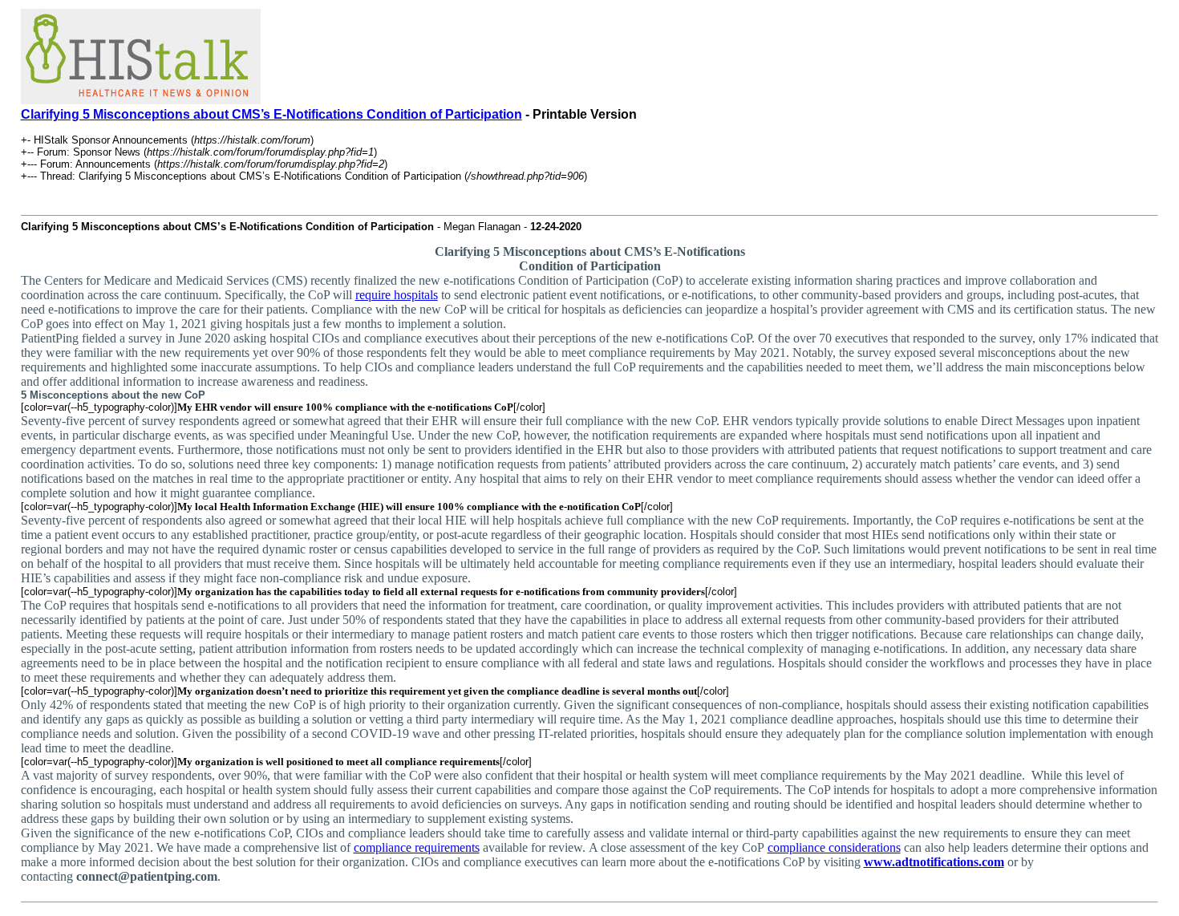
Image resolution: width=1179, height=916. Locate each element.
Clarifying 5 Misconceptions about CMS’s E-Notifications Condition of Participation (271, 114)
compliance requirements (417, 847)
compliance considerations (834, 847)
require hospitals (396, 295)
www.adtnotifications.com (934, 862)
